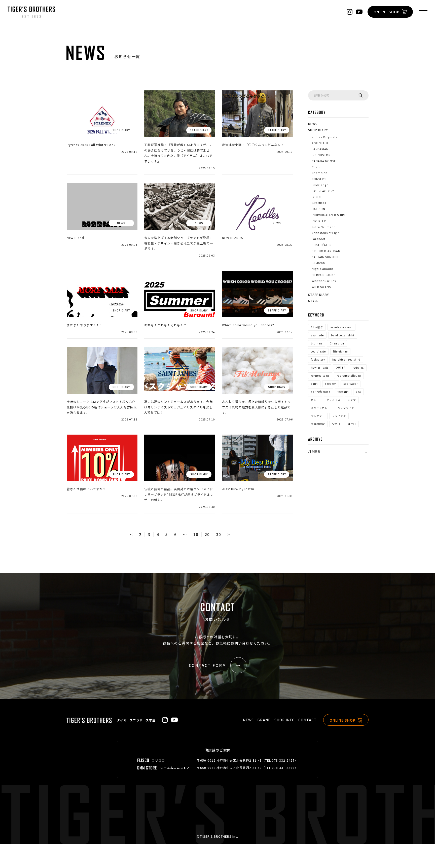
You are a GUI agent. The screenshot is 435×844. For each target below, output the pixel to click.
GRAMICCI (319, 203)
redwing (358, 367)
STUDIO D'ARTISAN (326, 251)
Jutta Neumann (324, 227)
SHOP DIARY (318, 130)
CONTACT (307, 719)
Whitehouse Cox (324, 281)
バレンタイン (346, 408)
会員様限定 (318, 424)
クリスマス (333, 400)
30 (218, 534)
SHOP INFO (284, 719)
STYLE (313, 300)
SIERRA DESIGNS (324, 275)
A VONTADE (320, 143)
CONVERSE (319, 179)
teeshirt (343, 392)
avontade (317, 335)
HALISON (318, 209)
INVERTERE (320, 221)
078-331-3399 (283, 767)
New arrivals (320, 367)
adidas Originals (324, 137)
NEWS (312, 124)
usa (358, 392)
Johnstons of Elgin (326, 233)
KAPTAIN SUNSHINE (326, 257)
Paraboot (318, 239)
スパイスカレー (320, 408)
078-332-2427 (283, 760)
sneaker (330, 383)
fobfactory (318, 359)
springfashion (320, 392)
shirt (314, 383)
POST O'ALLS (321, 245)
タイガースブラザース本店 (136, 720)
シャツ (352, 400)
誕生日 (352, 424)
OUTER (340, 367)
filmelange (340, 351)
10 (195, 534)
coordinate (318, 351)
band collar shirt (342, 335)
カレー (315, 400)
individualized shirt (346, 359)
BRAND (264, 719)
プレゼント (318, 416)
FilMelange (320, 185)
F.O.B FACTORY (323, 191)
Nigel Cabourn (322, 269)
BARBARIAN (320, 149)
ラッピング (339, 416)
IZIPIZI (316, 197)
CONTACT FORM (207, 665)
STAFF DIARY (318, 294)
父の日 (336, 424)
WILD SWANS (321, 287)
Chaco (316, 167)
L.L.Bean (318, 263)
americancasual (341, 327)
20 (207, 534)
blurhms (316, 343)
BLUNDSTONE (322, 155)
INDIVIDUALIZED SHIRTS (329, 215)
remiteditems (320, 375)
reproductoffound (349, 375)
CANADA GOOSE (324, 161)
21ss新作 (317, 327)
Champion (320, 173)
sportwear (350, 383)
